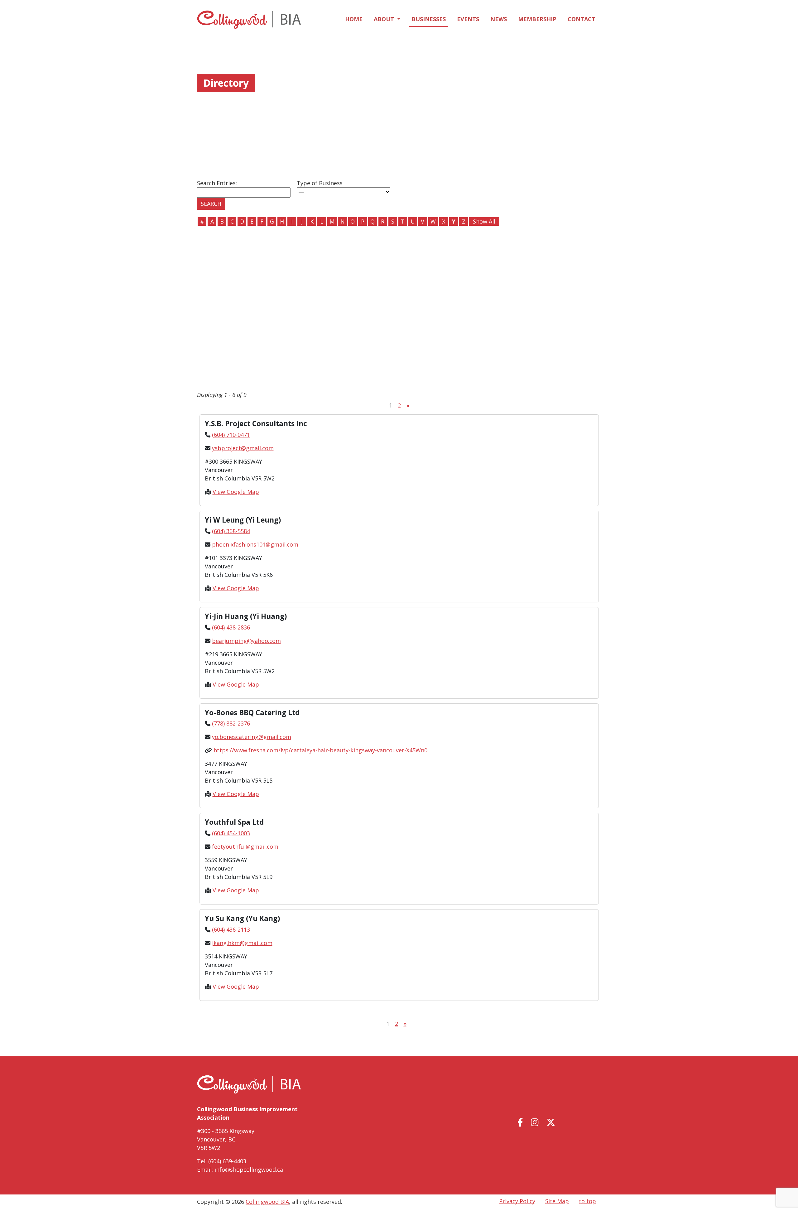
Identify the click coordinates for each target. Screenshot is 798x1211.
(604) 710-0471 (231, 434)
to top (587, 1201)
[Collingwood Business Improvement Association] (249, 19)
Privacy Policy (517, 1201)
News (498, 19)
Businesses (428, 19)
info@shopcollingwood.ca (248, 1169)
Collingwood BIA (267, 1201)
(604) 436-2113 (231, 929)
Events (468, 19)
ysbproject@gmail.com (243, 448)
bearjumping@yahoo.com (246, 640)
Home (354, 19)
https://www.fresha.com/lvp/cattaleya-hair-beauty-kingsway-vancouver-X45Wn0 (320, 750)
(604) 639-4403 (227, 1161)
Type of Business (320, 183)
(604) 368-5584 (231, 531)
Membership (537, 19)
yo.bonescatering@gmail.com (251, 737)
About (385, 19)
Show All (484, 221)
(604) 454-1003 (231, 833)
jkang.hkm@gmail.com (242, 943)
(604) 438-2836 (231, 627)
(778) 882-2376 (231, 723)
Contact (581, 19)
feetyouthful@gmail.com (245, 846)
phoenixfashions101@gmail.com (255, 544)
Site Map (557, 1201)
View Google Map (236, 491)
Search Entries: (217, 183)
